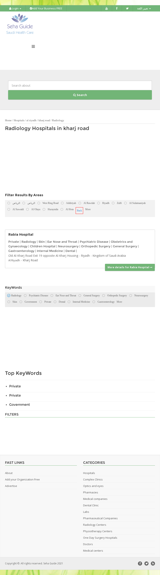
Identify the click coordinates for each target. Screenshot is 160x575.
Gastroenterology (21, 251)
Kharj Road (30, 260)
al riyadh (31, 120)
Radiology (58, 120)
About (8, 473)
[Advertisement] (78, 163)
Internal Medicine (50, 251)
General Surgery (125, 246)
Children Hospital (42, 246)
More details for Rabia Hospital (129, 267)
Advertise (11, 486)
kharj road (44, 120)
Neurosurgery (68, 246)
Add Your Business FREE (47, 8)
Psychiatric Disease (94, 242)
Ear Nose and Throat (62, 242)
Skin (42, 242)
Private (13, 242)
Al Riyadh (14, 260)
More (88, 209)
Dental (70, 251)
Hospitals (19, 120)
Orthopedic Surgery (95, 246)
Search (81, 95)
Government (19, 405)
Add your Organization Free (22, 479)
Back (79, 210)
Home (8, 120)
